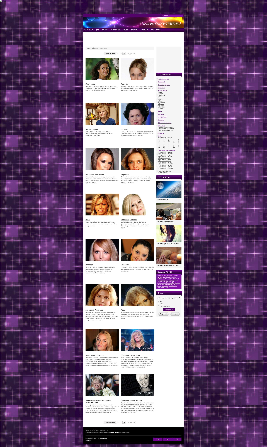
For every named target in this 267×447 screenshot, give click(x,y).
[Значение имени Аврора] (137, 396)
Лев (174, 278)
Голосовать (169, 310)
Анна (123, 310)
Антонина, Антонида (94, 310)
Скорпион (164, 284)
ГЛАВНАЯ (88, 440)
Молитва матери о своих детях (167, 265)
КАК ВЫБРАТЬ (156, 30)
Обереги (168, 281)
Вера (88, 220)
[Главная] (133, 27)
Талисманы (165, 286)
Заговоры (160, 278)
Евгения (124, 84)
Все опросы (174, 314)
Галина (124, 129)
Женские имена (171, 277)
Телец (170, 286)
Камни (165, 278)
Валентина (125, 265)
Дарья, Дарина (92, 129)
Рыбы (159, 284)
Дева (164, 277)
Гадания (175, 275)
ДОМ (97, 30)
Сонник (169, 284)
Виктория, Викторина (95, 174)
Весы (165, 275)
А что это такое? (165, 306)
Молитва (160, 280)
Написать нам (102, 438)
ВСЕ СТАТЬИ (88, 30)
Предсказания (161, 283)
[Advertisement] (133, 8)
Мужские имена (173, 280)
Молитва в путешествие (165, 221)
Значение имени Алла (130, 355)
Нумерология (161, 281)
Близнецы (160, 275)
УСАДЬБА (144, 30)
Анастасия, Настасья (95, 355)
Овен (172, 281)
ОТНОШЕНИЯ (115, 30)
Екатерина (90, 84)
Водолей (170, 275)
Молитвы (165, 280)
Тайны (159, 286)
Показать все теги (162, 287)
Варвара (89, 265)
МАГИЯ (125, 30)
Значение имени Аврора (131, 400)
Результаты (164, 314)
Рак (173, 283)
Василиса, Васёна (129, 220)
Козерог (170, 278)
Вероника (125, 174)
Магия (177, 278)
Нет (161, 303)
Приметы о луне (162, 199)
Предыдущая (110, 53)
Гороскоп (160, 277)
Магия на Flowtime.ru (115, 432)
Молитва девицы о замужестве (167, 243)
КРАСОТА (105, 30)
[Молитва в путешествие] (168, 219)
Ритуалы (177, 283)
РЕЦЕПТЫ (134, 30)
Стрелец (174, 284)
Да (161, 301)
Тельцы (174, 286)
